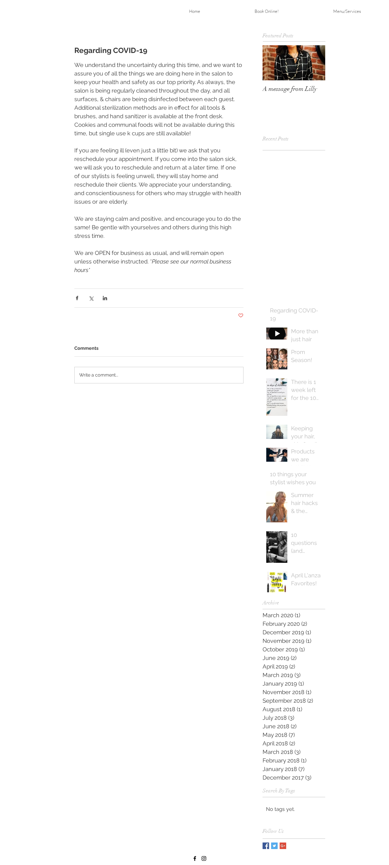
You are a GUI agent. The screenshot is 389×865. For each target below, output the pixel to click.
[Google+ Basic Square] (283, 845)
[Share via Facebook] (77, 298)
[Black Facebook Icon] (195, 858)
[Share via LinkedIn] (105, 298)
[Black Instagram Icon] (204, 858)
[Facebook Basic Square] (266, 845)
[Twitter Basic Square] (274, 845)
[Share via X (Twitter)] (91, 298)
